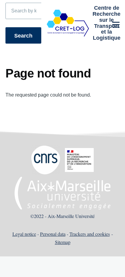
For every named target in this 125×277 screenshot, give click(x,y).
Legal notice (24, 234)
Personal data (53, 234)
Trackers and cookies (89, 234)
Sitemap (62, 242)
